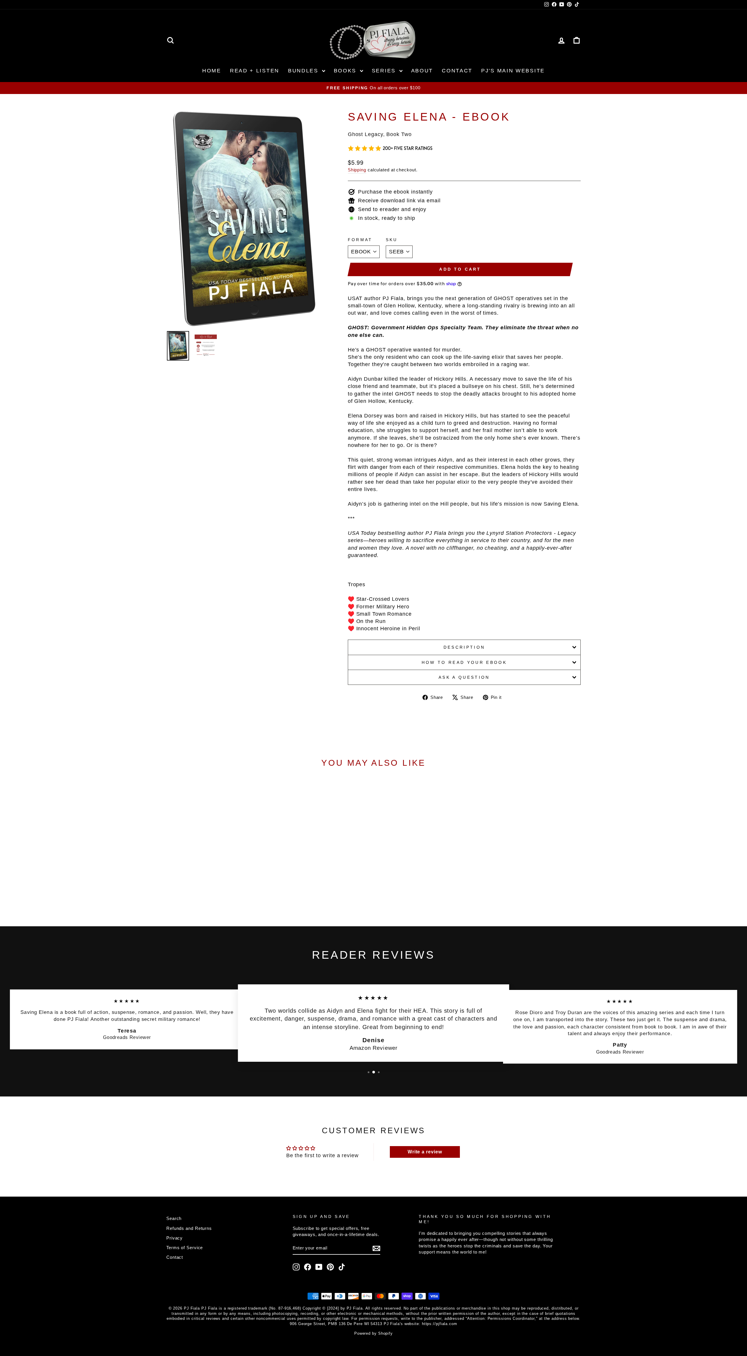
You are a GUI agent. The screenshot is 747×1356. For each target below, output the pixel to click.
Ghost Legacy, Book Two (380, 134)
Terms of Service (184, 1247)
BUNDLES (304, 71)
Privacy (174, 1237)
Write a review (425, 1151)
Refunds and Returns (189, 1228)
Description (464, 647)
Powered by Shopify (373, 1333)
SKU (392, 239)
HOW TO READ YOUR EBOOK (464, 662)
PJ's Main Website (513, 71)
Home (211, 71)
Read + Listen (254, 71)
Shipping (357, 169)
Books (346, 71)
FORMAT (360, 239)
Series (385, 71)
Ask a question (464, 677)
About (422, 71)
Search (173, 1218)
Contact (457, 71)
